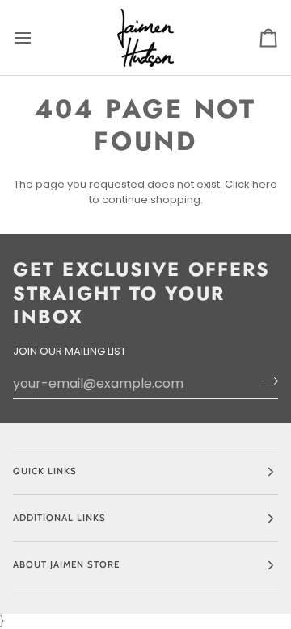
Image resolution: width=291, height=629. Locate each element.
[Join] (264, 381)
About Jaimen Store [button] (66, 564)
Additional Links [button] (59, 517)
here (264, 184)
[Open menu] (37, 37)
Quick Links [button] (45, 471)
